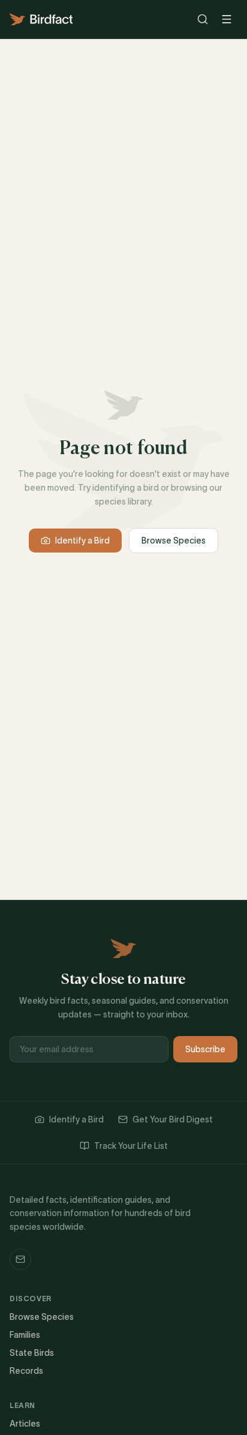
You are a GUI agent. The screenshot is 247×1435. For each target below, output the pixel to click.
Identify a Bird (82, 540)
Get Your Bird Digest (172, 1119)
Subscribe (205, 1049)
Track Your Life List (131, 1146)
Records (26, 1371)
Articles (25, 1423)
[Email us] (20, 1259)
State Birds (32, 1353)
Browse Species (173, 540)
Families (25, 1335)
